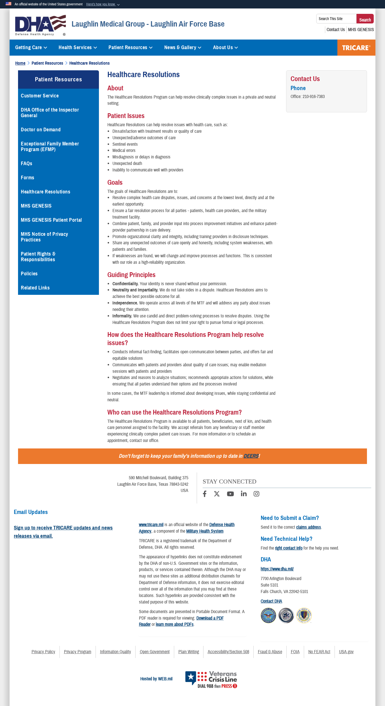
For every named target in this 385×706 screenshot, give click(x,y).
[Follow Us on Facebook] (205, 495)
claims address (308, 527)
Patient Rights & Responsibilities (38, 257)
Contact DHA (271, 601)
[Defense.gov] (268, 614)
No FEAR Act (319, 652)
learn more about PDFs (175, 624)
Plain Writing (188, 652)
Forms (27, 178)
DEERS (251, 456)
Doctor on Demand (41, 130)
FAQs (26, 163)
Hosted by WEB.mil (156, 679)
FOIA (295, 652)
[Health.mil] (286, 614)
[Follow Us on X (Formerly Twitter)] (217, 495)
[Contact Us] (336, 29)
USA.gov (346, 652)
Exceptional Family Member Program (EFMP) (50, 146)
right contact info (288, 548)
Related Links (35, 288)
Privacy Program (77, 652)
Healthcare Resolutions (45, 192)
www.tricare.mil (151, 525)
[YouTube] (230, 495)
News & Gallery (180, 47)
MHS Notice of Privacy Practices (44, 237)
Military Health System (205, 531)
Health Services (75, 47)
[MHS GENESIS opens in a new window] (361, 29)
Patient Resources (128, 47)
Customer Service (40, 96)
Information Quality (115, 652)
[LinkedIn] (244, 495)
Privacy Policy (43, 652)
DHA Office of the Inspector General (50, 113)
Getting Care (28, 47)
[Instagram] (256, 495)
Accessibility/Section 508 (228, 652)
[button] (103, 4)
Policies (29, 274)
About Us (223, 47)
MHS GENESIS (36, 206)
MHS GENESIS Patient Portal (51, 220)
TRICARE (356, 48)
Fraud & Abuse (270, 652)
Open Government (155, 652)
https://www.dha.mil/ (277, 569)
